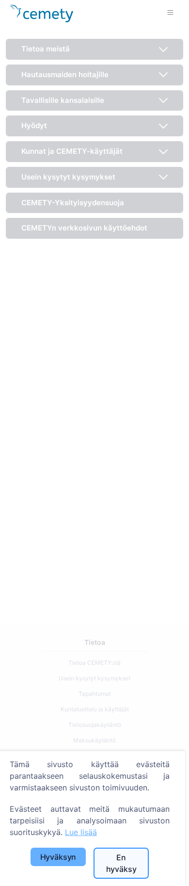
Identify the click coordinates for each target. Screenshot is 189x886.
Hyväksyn (58, 857)
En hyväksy (121, 863)
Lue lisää (81, 832)
